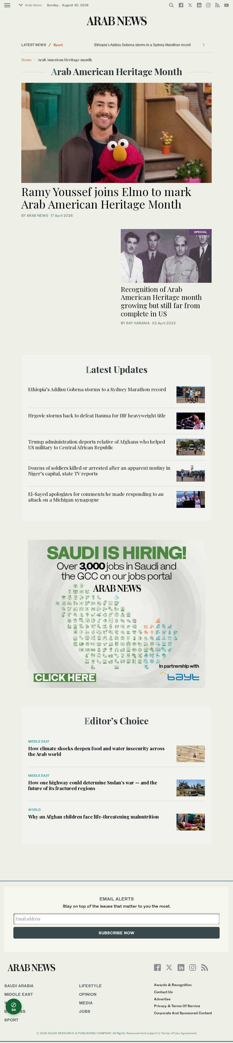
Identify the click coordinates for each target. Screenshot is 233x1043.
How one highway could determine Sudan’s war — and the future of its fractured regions (92, 785)
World (34, 810)
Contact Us (163, 992)
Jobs (84, 1011)
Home (26, 59)
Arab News (33, 5)
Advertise (162, 999)
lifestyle (90, 985)
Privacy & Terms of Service (177, 1006)
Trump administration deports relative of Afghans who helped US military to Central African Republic (96, 444)
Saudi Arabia (19, 985)
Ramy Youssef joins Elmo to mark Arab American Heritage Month (106, 197)
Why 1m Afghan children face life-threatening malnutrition (93, 816)
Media (86, 1002)
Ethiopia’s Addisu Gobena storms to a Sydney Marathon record (142, 45)
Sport (58, 45)
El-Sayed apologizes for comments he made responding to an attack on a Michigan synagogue (96, 497)
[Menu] (7, 5)
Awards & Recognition (173, 985)
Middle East (38, 741)
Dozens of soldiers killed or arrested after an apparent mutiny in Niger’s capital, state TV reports (99, 471)
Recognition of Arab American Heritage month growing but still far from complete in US (161, 301)
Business (15, 1011)
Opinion (88, 994)
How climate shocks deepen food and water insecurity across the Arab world (96, 751)
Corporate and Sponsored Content (183, 1013)
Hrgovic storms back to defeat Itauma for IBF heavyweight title (97, 415)
